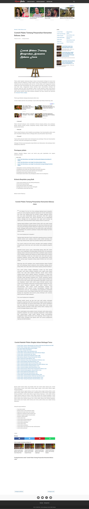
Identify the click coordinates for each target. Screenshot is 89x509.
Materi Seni (49, 1)
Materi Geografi (41, 1)
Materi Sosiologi (60, 43)
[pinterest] (40, 438)
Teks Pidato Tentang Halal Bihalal (24, 349)
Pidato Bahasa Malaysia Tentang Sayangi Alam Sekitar (29, 357)
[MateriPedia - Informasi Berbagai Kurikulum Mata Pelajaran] (19, 1)
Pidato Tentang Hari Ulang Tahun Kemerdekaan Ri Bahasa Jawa (31, 360)
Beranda (41, 502)
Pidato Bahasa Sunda (71, 40)
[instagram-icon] (46, 497)
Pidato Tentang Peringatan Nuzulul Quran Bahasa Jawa (29, 362)
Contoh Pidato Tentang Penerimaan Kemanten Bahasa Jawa (30, 377)
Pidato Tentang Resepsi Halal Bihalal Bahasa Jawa (28, 361)
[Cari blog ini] (74, 1)
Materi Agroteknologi (61, 33)
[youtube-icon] (42, 497)
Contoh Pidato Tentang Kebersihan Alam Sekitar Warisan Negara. (31, 352)
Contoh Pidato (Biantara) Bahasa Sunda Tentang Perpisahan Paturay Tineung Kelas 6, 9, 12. (68, 62)
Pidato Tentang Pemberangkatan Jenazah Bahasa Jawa (29, 370)
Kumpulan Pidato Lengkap (21, 92)
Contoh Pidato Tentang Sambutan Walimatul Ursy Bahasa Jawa (31, 375)
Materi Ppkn (59, 39)
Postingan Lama (51, 491)
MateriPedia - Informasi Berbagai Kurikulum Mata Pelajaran (46, 507)
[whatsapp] (50, 438)
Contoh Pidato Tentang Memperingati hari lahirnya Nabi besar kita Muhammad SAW (35, 345)
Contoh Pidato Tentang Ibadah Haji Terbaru (26, 354)
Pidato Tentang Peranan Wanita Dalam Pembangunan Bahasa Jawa (31, 368)
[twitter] (29, 438)
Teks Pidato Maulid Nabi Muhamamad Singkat (27, 348)
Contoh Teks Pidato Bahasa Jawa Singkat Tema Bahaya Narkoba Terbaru (32, 162)
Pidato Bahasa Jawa (70, 35)
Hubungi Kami (46, 502)
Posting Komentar (25, 38)
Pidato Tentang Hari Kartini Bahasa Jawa (26, 358)
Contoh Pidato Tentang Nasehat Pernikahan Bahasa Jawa (29, 374)
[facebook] (19, 438)
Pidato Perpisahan (70, 41)
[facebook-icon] (38, 497)
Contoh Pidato (31, 1)
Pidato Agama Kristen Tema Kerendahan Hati (27, 351)
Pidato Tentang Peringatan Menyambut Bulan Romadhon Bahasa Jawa (32, 364)
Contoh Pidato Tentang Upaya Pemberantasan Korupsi (29, 346)
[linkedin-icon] (50, 497)
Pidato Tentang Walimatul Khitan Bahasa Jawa (27, 371)
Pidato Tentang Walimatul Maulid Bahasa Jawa (27, 373)
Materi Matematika (60, 37)
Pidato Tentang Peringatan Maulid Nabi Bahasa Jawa (28, 367)
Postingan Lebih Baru (19, 491)
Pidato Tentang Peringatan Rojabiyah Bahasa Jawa (28, 365)
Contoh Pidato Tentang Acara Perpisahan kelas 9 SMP (28, 355)
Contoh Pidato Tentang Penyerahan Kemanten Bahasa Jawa (30, 378)
